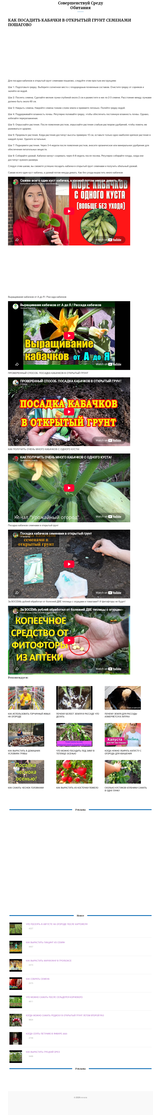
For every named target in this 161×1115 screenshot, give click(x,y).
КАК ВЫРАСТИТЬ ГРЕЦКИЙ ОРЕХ (43, 1051)
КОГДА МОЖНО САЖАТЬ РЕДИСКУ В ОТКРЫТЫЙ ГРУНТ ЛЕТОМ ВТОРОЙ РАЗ (65, 1015)
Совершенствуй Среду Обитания (80, 5)
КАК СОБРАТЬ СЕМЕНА (38, 978)
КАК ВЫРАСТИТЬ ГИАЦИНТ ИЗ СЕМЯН (45, 942)
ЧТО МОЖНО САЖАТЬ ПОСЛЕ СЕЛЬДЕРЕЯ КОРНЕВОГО (54, 997)
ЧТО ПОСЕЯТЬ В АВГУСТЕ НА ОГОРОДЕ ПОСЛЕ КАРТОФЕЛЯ (56, 924)
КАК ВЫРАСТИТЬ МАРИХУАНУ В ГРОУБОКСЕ (49, 960)
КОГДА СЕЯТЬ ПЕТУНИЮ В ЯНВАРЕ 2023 (46, 1033)
